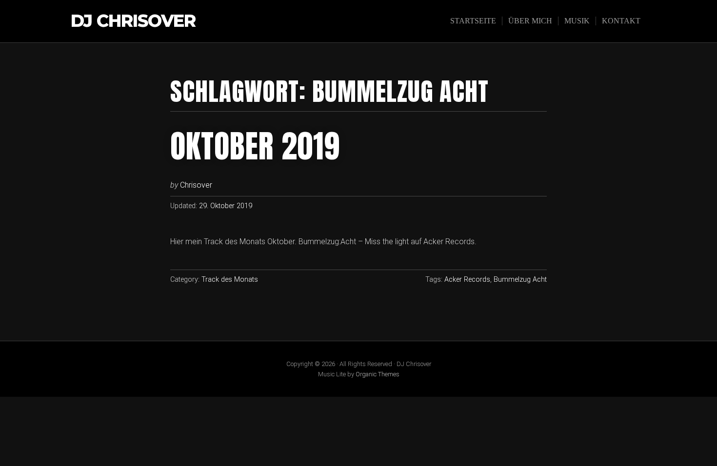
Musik (577, 21)
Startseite (473, 21)
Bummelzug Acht (520, 279)
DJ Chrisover (133, 21)
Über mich (530, 21)
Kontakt (621, 21)
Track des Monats (229, 279)
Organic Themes (377, 374)
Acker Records (467, 279)
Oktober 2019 (255, 146)
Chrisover (196, 185)
